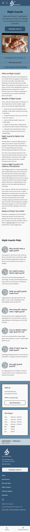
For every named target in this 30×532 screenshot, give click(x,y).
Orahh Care (23, 509)
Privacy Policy (5, 509)
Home (3, 475)
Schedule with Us (15, 29)
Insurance (5, 495)
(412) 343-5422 (17, 62)
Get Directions (15, 403)
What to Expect (6, 487)
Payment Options (7, 491)
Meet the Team (6, 483)
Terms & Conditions (14, 509)
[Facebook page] (3, 500)
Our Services (6, 479)
